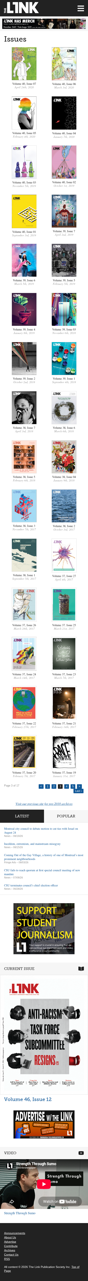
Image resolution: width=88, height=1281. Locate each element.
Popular (66, 816)
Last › (78, 790)
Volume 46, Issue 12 (28, 1099)
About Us (10, 1237)
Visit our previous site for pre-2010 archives (44, 803)
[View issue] (64, 178)
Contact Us (11, 1254)
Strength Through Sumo (19, 1213)
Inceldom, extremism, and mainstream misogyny (32, 844)
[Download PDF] (24, 79)
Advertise (10, 1241)
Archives (9, 1250)
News (7, 836)
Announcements (14, 1233)
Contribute (11, 1246)
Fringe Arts (10, 862)
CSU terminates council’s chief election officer (31, 885)
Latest (22, 816)
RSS (7, 1259)
